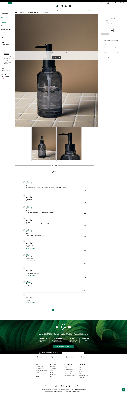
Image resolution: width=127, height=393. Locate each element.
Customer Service (39, 366)
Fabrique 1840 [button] (90, 10)
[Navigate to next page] (58, 310)
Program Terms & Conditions (69, 375)
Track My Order (53, 368)
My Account (52, 366)
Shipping (51, 370)
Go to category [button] (56, 57)
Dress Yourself (81, 377)
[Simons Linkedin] (69, 386)
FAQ (51, 376)
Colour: (112, 28)
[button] (105, 3)
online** (85, 339)
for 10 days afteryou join (42, 340)
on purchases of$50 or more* (73, 340)
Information (53, 364)
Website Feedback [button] (45, 389)
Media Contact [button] (39, 372)
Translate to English (31, 189)
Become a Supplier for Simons (41, 370)
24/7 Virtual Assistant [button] (40, 368)
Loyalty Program (63, 329)
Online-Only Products (54, 374)
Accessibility (55, 389)
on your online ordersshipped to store (57, 340)
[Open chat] (123, 389)
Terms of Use (51, 389)
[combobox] (81, 178)
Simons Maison (4, 13)
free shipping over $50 (59, 0)
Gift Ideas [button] (48, 10)
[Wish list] (118, 3)
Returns (51, 372)
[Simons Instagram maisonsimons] (56, 386)
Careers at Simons (83, 381)
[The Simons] (63, 326)
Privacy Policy (67, 389)
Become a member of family (63, 346)
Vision (80, 373)
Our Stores (81, 367)
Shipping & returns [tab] (119, 52)
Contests (68, 371)
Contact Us (38, 364)
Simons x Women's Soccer (83, 375)
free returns (69, 0)
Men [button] (73, 10)
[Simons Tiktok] (61, 386)
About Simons (82, 364)
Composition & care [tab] (106, 52)
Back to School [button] (36, 10)
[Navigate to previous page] (51, 310)
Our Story (80, 369)
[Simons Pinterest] (63, 386)
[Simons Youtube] (66, 386)
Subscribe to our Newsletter (50, 352)
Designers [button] (57, 10)
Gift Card (38, 376)
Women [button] (66, 10)
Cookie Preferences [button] (61, 389)
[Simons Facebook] (58, 386)
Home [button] (79, 10)
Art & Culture (81, 371)
